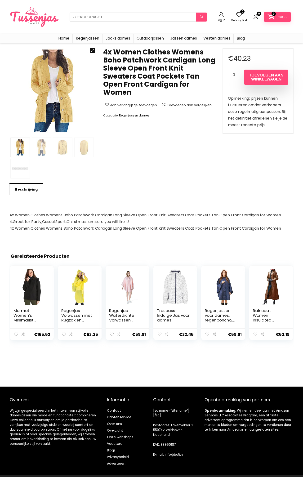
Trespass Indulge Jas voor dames (173, 315)
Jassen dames (183, 38)
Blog (241, 38)
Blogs (111, 450)
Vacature (114, 443)
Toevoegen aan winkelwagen (266, 77)
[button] (92, 50)
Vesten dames (216, 38)
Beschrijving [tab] (26, 189)
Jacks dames (118, 38)
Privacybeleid (118, 457)
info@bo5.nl (174, 454)
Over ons (114, 423)
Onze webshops (120, 437)
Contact (114, 410)
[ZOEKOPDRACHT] (201, 17)
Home (63, 38)
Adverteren (116, 463)
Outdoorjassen (150, 38)
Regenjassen (87, 38)
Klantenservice (119, 417)
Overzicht (115, 430)
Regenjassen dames (134, 115)
